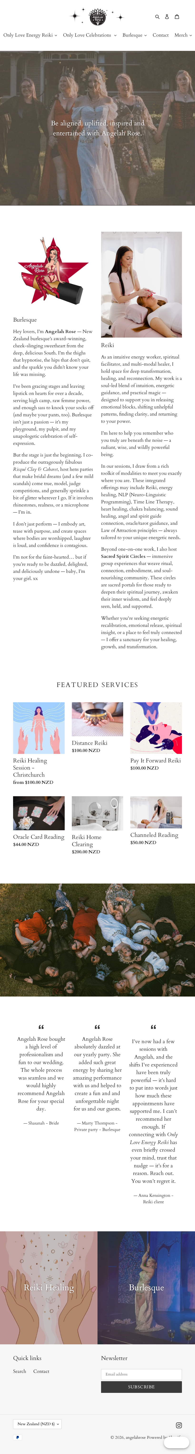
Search (19, 1371)
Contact (41, 1371)
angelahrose (136, 1437)
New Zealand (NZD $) (36, 1424)
